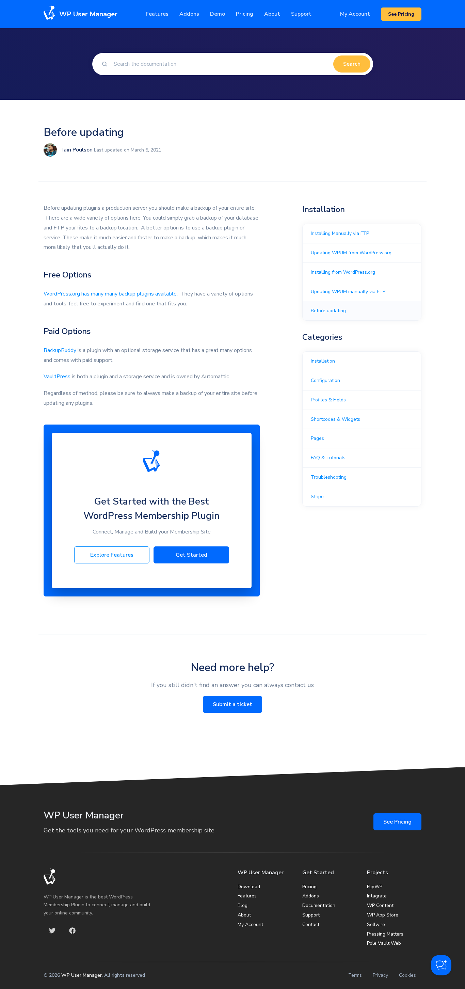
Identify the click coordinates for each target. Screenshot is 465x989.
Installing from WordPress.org (343, 272)
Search (351, 64)
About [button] (272, 14)
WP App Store (382, 915)
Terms (355, 975)
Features (157, 14)
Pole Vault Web (384, 943)
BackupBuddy (60, 350)
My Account (355, 14)
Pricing (244, 14)
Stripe (317, 496)
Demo (217, 14)
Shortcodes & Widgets (335, 419)
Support (311, 915)
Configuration (325, 380)
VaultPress (57, 376)
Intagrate (377, 896)
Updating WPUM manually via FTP (348, 291)
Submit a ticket (232, 704)
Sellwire (376, 924)
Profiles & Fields (328, 400)
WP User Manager (81, 975)
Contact (310, 924)
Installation (323, 361)
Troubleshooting (329, 477)
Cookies (407, 975)
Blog (242, 905)
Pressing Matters (385, 934)
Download (249, 886)
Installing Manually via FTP (340, 233)
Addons (189, 14)
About (244, 915)
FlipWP (374, 886)
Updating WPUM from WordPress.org (351, 253)
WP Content (380, 905)
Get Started (191, 555)
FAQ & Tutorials (328, 457)
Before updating (328, 310)
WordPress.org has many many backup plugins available (110, 294)
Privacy (380, 975)
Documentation (318, 905)
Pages (317, 438)
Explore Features (111, 555)
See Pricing (397, 822)
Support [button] (301, 14)
